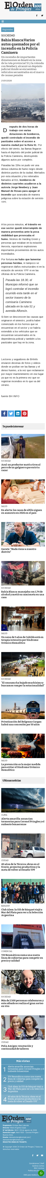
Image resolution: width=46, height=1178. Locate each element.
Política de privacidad (36, 1171)
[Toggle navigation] (2, 21)
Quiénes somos (38, 1166)
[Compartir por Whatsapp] (41, 1173)
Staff (42, 1163)
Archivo (41, 1168)
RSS (35, 1168)
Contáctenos (34, 1163)
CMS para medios (30, 1175)
